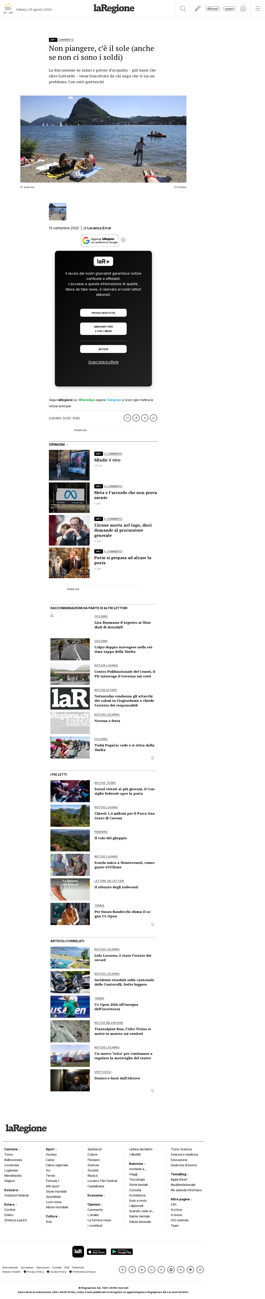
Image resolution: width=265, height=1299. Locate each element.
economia (55, 417)
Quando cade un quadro (140, 1211)
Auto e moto (138, 1200)
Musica (92, 1175)
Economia (95, 1195)
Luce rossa (53, 1202)
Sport (50, 1149)
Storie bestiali (138, 1185)
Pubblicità (78, 1267)
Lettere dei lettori (140, 1149)
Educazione (179, 1160)
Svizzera (11, 1190)
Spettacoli (94, 1149)
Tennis (50, 1175)
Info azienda (179, 1220)
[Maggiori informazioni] (123, 240)
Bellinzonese (13, 1160)
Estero (9, 1204)
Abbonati (212, 8)
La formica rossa (99, 1220)
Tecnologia (137, 1179)
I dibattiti (135, 1154)
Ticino (8, 1154)
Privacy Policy (35, 1271)
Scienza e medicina (184, 1154)
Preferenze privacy (84, 1271)
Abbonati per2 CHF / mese (103, 329)
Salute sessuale (140, 1222)
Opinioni (94, 1204)
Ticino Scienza (181, 1149)
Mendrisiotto (13, 1175)
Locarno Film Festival (102, 1181)
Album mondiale (57, 1207)
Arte (49, 1222)
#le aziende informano (186, 1190)
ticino (76, 417)
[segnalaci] (198, 8)
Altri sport (52, 1186)
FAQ (66, 1267)
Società (92, 1170)
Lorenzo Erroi (99, 228)
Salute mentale (139, 1216)
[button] (122, 1269)
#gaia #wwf (179, 1179)
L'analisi (93, 1215)
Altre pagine (181, 1199)
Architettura (137, 1195)
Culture (52, 1216)
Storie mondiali (56, 1191)
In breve (176, 1215)
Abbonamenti (10, 1267)
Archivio (176, 1210)
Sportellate (53, 1197)
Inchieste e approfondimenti (140, 1169)
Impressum (42, 1267)
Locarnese (11, 1165)
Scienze (93, 1165)
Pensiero (93, 1160)
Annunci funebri (11, 1271)
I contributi (94, 1225)
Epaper (229, 8)
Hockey (51, 1154)
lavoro (67, 417)
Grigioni (9, 1181)
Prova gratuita (103, 312)
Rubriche (136, 1164)
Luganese (11, 1170)
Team (175, 1225)
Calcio (50, 1160)
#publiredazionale (183, 1185)
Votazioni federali (16, 1195)
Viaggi (133, 1174)
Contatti (56, 1267)
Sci (48, 1170)
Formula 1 (52, 1181)
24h (173, 1204)
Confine (9, 1210)
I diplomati (136, 1206)
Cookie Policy (57, 1271)
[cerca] (183, 8)
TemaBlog (179, 1174)
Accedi (103, 349)
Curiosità (135, 1190)
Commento (95, 1210)
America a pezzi (15, 1220)
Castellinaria (95, 1186)
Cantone (11, 1149)
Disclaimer (27, 1267)
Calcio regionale (57, 1165)
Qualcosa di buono (184, 1165)
